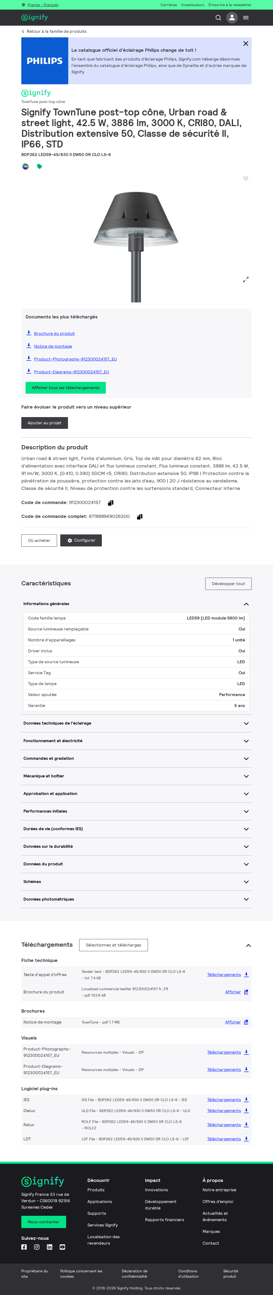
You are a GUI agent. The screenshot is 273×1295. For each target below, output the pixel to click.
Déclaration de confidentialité (134, 1274)
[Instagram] (37, 1247)
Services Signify (102, 1225)
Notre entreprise (219, 1190)
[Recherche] (218, 17)
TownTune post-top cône (43, 101)
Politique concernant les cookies (81, 1274)
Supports (96, 1213)
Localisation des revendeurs (103, 1240)
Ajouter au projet (45, 423)
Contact (211, 1243)
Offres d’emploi (218, 1201)
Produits (96, 1190)
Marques (211, 1231)
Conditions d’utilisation (188, 1274)
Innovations (156, 1190)
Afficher (233, 992)
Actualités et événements (215, 1216)
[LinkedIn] (50, 1247)
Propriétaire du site (34, 1274)
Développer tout (228, 583)
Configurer (84, 540)
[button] (27, 237)
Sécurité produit (230, 1274)
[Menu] (246, 17)
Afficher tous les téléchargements (65, 387)
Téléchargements (224, 974)
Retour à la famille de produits (57, 31)
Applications (99, 1201)
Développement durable (160, 1205)
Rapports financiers (164, 1219)
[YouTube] (63, 1247)
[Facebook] (24, 1247)
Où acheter (39, 540)
